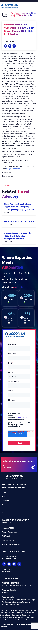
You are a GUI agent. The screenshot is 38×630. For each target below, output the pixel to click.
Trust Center (6, 572)
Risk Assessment (8, 540)
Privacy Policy (7, 569)
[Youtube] (9, 564)
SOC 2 (4, 513)
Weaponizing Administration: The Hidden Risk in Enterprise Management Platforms (17, 236)
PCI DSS (5, 509)
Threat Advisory (5, 15)
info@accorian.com (13, 169)
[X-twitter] (19, 564)
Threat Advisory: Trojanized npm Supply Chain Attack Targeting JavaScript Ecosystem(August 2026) (19, 207)
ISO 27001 (6, 501)
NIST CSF (5, 505)
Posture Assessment (9, 532)
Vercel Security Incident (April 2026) (19, 221)
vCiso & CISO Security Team (12, 544)
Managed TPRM (8, 528)
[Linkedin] (4, 564)
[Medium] (14, 564)
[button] (28, 6)
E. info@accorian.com (10, 556)
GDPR (4, 493)
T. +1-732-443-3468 (9, 559)
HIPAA (4, 497)
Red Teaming (6, 536)
